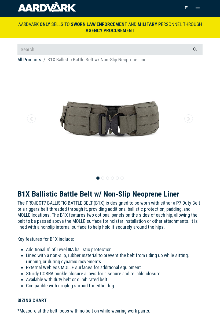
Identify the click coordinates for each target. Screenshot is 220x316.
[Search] (195, 49)
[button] (31, 118)
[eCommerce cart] (185, 7)
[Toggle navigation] (198, 7)
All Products (29, 59)
